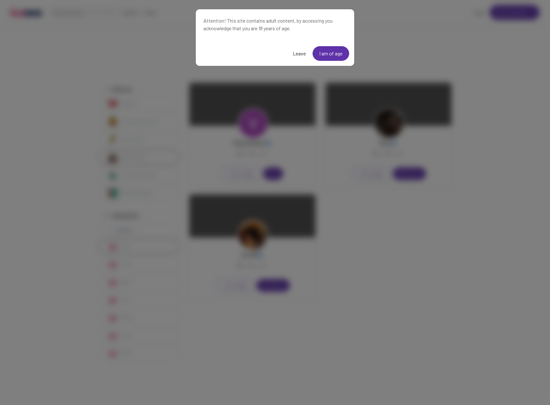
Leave (299, 53)
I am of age (330, 53)
